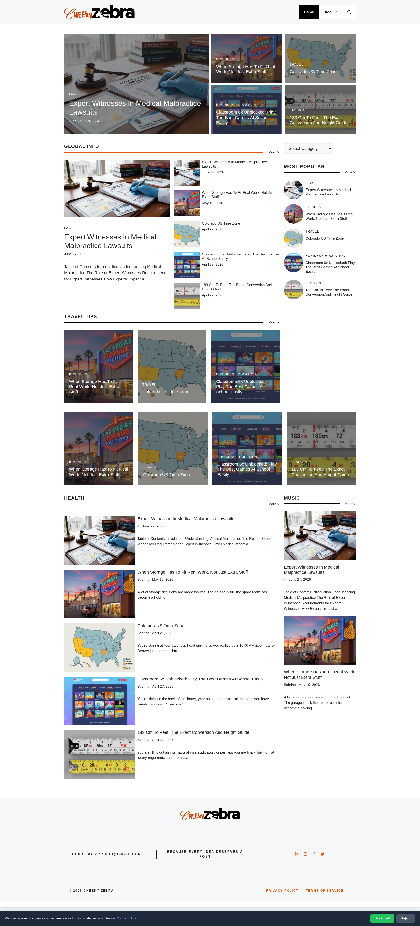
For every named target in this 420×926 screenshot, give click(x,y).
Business (225, 59)
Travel (296, 64)
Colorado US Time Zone (313, 71)
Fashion (297, 110)
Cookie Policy (126, 918)
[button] (349, 12)
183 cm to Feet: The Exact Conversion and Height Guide (318, 120)
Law (73, 94)
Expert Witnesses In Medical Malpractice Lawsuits (328, 192)
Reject (405, 918)
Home (309, 12)
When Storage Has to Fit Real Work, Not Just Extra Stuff (245, 69)
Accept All (382, 918)
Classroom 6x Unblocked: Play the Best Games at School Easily (246, 117)
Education (246, 105)
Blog (328, 12)
